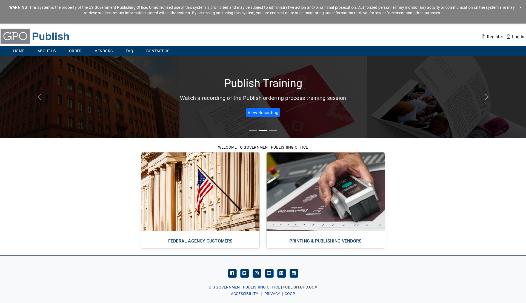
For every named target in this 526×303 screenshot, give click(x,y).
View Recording (263, 112)
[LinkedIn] (294, 273)
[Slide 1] (263, 130)
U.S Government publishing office (244, 287)
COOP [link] (290, 294)
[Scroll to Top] (497, 292)
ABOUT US (47, 51)
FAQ (129, 51)
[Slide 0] (253, 130)
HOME (18, 51)
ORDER (78, 50)
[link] (34, 36)
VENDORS (107, 50)
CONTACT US (158, 51)
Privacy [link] (272, 294)
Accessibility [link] (244, 294)
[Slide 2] (273, 130)
